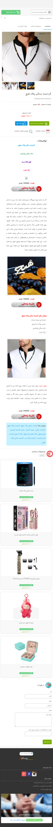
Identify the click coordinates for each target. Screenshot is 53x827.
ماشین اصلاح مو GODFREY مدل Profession (26, 579)
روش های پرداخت (46, 789)
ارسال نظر (47, 742)
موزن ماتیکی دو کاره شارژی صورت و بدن (26, 535)
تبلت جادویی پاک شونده (26, 491)
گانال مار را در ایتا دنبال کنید (43, 783)
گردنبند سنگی (40, 430)
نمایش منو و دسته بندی (39, 12)
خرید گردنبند (30, 430)
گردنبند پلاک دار (30, 438)
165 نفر (19, 123)
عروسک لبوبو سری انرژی (26, 623)
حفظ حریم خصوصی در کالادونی (42, 786)
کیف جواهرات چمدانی (26, 667)
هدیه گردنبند (41, 438)
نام (51, 692)
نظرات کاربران (22, 26)
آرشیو (42, 455)
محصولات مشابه (36, 26)
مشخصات (47, 26)
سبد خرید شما (11, 12)
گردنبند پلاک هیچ (14, 425)
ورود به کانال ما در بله (34, 820)
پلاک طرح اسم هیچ (30, 434)
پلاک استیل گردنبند (15, 434)
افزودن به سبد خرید (36, 123)
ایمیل (50, 701)
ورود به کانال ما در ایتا (17, 820)
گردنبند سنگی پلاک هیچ (29, 425)
